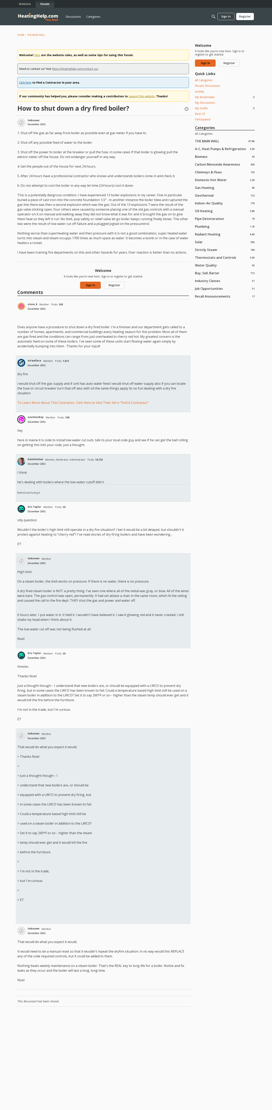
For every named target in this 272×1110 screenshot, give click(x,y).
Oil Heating (225, 211)
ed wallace (34, 360)
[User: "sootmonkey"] (21, 419)
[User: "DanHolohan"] (21, 462)
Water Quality (225, 265)
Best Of (200, 114)
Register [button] (114, 285)
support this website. (142, 96)
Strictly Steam (225, 250)
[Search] (213, 16)
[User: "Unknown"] (21, 123)
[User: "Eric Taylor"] (21, 509)
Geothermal (225, 195)
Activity (199, 91)
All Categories (204, 80)
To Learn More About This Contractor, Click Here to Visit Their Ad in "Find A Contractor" (83, 402)
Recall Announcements (225, 296)
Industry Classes (225, 281)
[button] (186, 109)
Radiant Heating (225, 234)
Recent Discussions (207, 86)
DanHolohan (35, 459)
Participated (202, 119)
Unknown (33, 120)
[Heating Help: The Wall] (38, 16)
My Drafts (225, 108)
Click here (25, 82)
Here (37, 55)
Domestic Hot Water (225, 180)
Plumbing (225, 226)
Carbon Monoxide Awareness (225, 164)
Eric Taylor (34, 507)
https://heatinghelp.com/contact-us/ (75, 69)
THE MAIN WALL (225, 141)
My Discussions (205, 102)
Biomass (225, 156)
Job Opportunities (225, 288)
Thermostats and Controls (225, 257)
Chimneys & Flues (225, 172)
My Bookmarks (225, 97)
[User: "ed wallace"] (21, 363)
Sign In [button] (90, 285)
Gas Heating (225, 187)
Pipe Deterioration (225, 219)
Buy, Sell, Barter (225, 273)
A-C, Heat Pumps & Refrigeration (225, 149)
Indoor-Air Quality (225, 203)
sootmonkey (36, 417)
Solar (225, 242)
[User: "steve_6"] (21, 306)
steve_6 (32, 304)
